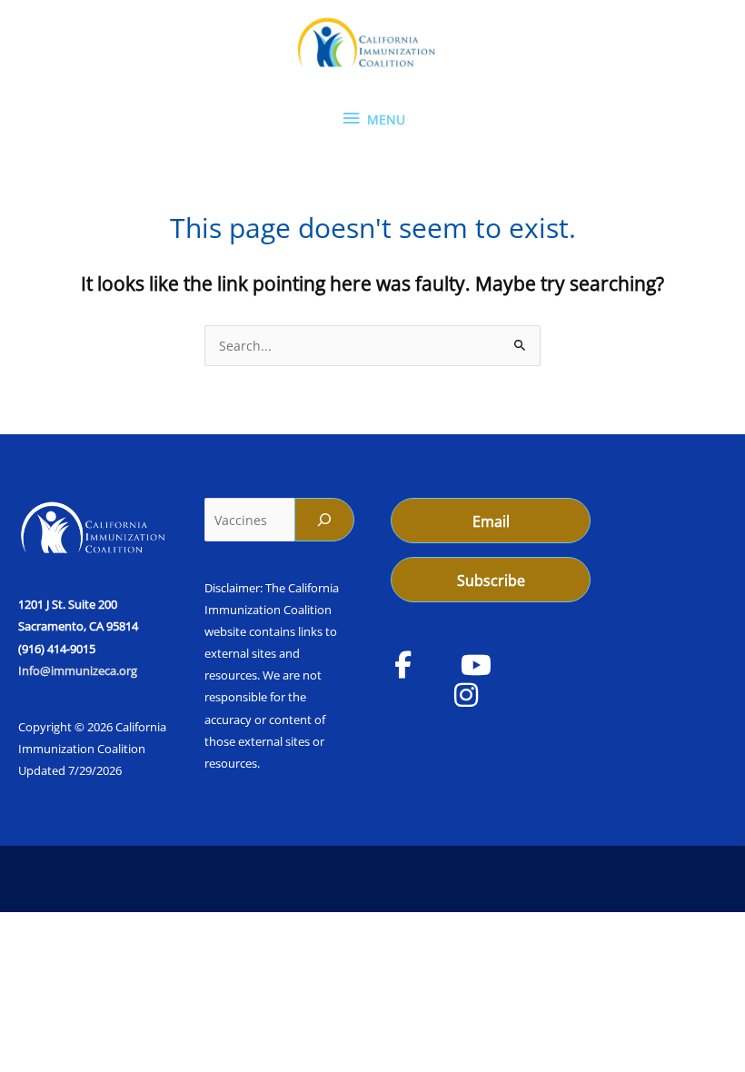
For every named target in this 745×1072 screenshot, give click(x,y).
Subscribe (491, 581)
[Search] (324, 519)
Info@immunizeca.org (77, 670)
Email (491, 521)
